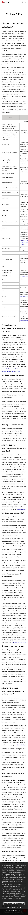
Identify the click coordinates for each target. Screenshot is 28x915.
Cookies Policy (17, 898)
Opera (18, 371)
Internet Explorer (6, 369)
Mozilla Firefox (6, 371)
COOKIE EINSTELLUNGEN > (14, 910)
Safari (13, 371)
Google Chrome (16, 369)
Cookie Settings (21, 509)
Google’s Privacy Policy (19, 642)
